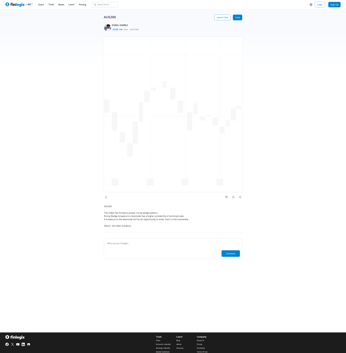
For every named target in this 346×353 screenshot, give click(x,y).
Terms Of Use (202, 352)
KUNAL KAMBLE (120, 25)
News (61, 4)
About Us (200, 340)
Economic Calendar (163, 344)
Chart (41, 4)
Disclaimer (201, 348)
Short (126, 29)
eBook (178, 344)
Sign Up (334, 4)
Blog (178, 340)
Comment (231, 253)
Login (320, 4)
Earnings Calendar (163, 348)
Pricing (82, 4)
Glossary (179, 348)
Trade (237, 17)
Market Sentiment (162, 352)
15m (121, 29)
